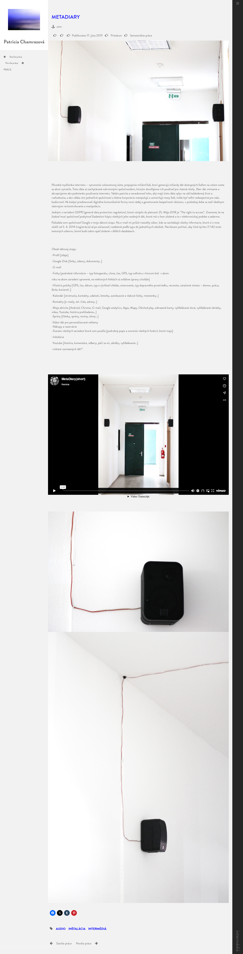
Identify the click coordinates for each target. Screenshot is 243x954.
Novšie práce (11, 63)
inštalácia (76, 929)
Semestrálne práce (140, 35)
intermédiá (238, 941)
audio (61, 929)
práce (7, 69)
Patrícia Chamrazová (24, 41)
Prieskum (116, 35)
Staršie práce (15, 57)
